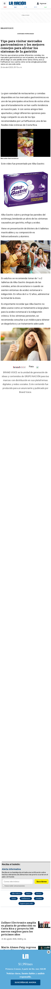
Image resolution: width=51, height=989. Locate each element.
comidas (39, 898)
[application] (25, 143)
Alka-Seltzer (16, 893)
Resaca (38, 893)
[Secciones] (4, 3)
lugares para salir (26, 903)
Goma (14, 898)
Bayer (28, 893)
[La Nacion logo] (17, 3)
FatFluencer (26, 898)
